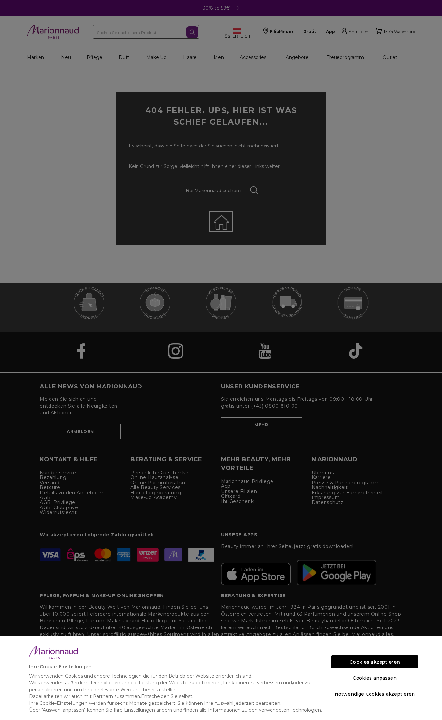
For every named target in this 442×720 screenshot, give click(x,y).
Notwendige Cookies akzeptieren (375, 694)
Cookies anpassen (374, 678)
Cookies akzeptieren (374, 662)
